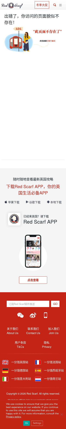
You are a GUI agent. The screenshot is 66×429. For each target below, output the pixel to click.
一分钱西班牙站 (53, 370)
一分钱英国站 (19, 362)
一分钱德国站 (19, 370)
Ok (26, 423)
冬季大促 (42, 5)
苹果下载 (13, 202)
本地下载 (56, 202)
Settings (37, 423)
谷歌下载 (34, 202)
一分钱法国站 (52, 362)
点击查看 (33, 280)
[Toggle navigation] (60, 5)
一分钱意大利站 (21, 379)
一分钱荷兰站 (52, 379)
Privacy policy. (13, 416)
